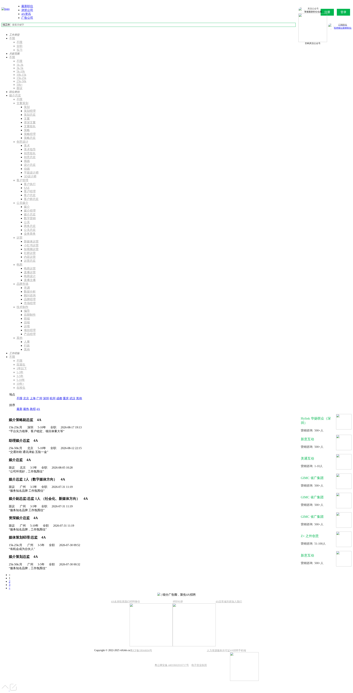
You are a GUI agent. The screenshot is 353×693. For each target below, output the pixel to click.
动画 (27, 168)
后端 (27, 322)
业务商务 (30, 233)
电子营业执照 (199, 665)
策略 (27, 130)
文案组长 (30, 126)
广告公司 (27, 17)
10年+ (20, 383)
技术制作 (22, 307)
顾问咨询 (30, 295)
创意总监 (30, 157)
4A (38, 409)
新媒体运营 (31, 241)
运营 (19, 237)
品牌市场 (22, 283)
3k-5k (20, 68)
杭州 (53, 398)
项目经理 (30, 330)
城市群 (228, 601)
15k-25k (21, 78)
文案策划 (22, 103)
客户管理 (22, 180)
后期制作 (30, 314)
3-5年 (20, 376)
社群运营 (30, 253)
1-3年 (20, 372)
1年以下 (22, 368)
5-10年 (21, 379)
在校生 (21, 387)
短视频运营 (31, 249)
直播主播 (30, 280)
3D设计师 (30, 176)
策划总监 (30, 114)
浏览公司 (27, 10)
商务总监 (30, 226)
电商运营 (30, 268)
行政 (27, 345)
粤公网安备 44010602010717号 (172, 665)
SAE (27, 187)
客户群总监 (31, 199)
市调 (27, 287)
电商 (19, 264)
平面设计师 (31, 172)
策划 (27, 107)
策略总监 (30, 137)
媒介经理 (30, 210)
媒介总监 (15, 95)
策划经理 (30, 110)
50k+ (20, 84)
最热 (26, 409)
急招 (33, 409)
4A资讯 (26, 13)
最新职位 (27, 6)
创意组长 (30, 153)
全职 (19, 46)
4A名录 (115, 601)
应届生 (21, 364)
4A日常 (220, 601)
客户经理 (30, 191)
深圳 (46, 398)
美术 (27, 145)
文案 (27, 118)
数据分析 (30, 291)
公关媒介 (22, 202)
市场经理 (30, 303)
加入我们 (237, 601)
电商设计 (30, 276)
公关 (27, 222)
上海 (33, 398)
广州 (39, 398)
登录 (343, 12)
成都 (59, 398)
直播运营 (30, 272)
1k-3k (20, 64)
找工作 (6, 24)
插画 (27, 161)
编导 (27, 310)
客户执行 (30, 184)
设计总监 (30, 164)
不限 (12, 38)
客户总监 (30, 195)
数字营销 (30, 218)
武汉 (72, 398)
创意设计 (22, 141)
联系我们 (124, 601)
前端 (27, 318)
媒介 (27, 206)
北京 (26, 398)
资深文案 (30, 122)
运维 (27, 326)
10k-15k (21, 74)
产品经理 (30, 334)
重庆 (66, 398)
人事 (27, 341)
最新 (19, 409)
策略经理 (30, 134)
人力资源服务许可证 (218, 650)
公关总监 (30, 229)
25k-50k (21, 81)
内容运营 (30, 256)
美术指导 (30, 149)
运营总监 (30, 260)
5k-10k (21, 71)
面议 (19, 88)
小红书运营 (31, 245)
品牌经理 (30, 299)
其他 (19, 337)
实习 (19, 49)
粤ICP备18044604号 (141, 650)
